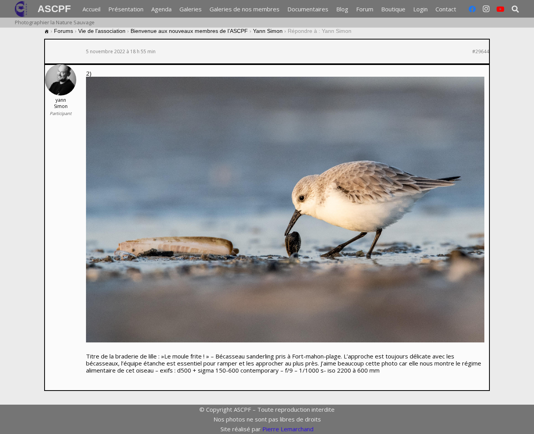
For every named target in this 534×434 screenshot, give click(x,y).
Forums (63, 31)
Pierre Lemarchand (288, 429)
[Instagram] (486, 9)
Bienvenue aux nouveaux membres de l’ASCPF (189, 31)
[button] (461, 9)
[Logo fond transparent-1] (22, 9)
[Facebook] (472, 9)
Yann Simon (268, 31)
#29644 (480, 52)
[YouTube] (500, 9)
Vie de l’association (101, 31)
